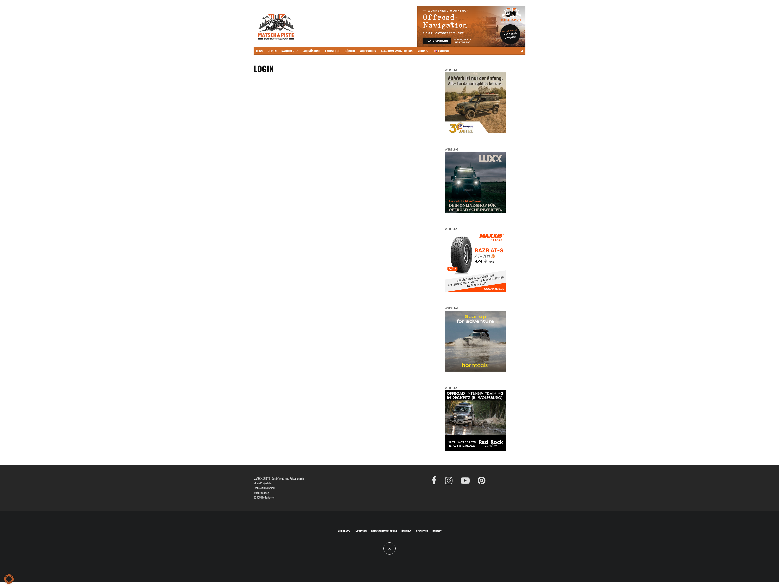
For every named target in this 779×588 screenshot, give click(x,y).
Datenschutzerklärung (384, 531)
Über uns (406, 531)
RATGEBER (287, 51)
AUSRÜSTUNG (311, 51)
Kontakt (437, 531)
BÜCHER (350, 51)
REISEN (272, 51)
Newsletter (422, 531)
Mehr (421, 51)
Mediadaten (344, 531)
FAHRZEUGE (332, 51)
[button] (9, 579)
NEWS (259, 51)
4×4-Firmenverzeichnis (397, 51)
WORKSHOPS (368, 51)
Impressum (361, 531)
